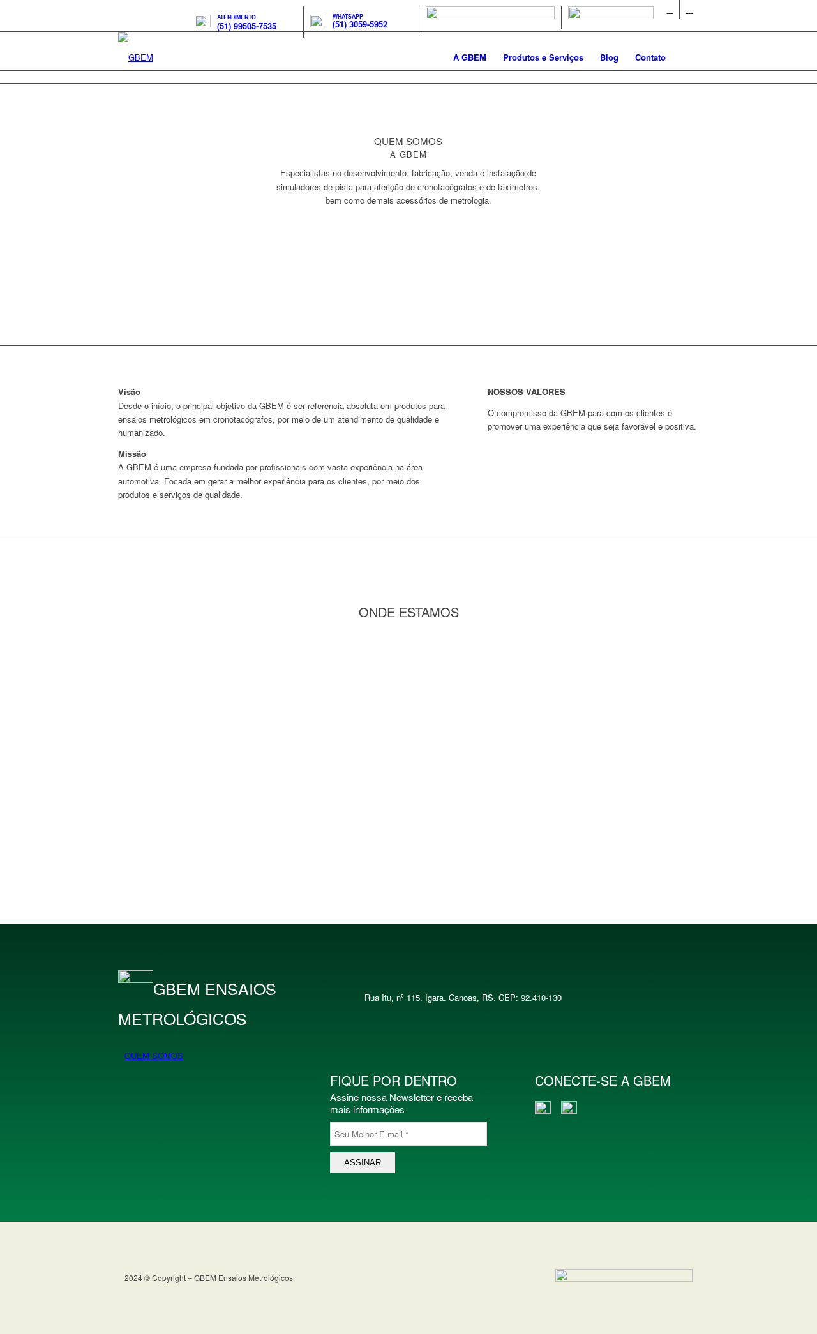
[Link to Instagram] (689, 9)
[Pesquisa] (686, 57)
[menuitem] (246, 22)
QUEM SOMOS (153, 1055)
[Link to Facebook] (670, 9)
